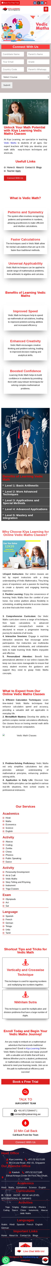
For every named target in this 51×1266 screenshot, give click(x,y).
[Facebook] (34, 2)
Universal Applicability (25, 263)
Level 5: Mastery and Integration (18, 516)
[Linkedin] (42, 2)
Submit (6, 85)
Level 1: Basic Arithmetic (22, 485)
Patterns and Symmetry (25, 212)
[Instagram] (38, 2)
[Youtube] (45, 2)
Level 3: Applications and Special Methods (21, 502)
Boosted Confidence (25, 371)
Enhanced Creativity (25, 341)
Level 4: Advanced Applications (26, 509)
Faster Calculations (25, 239)
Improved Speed (25, 311)
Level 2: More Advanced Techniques (20, 493)
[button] (46, 9)
